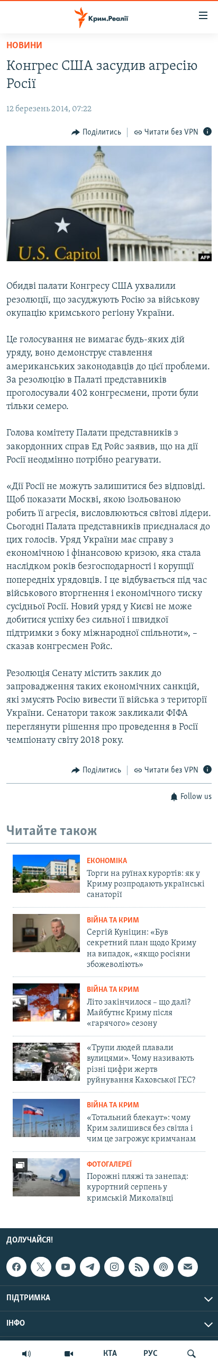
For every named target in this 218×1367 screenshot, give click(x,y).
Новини (24, 46)
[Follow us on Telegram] (90, 1267)
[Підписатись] (188, 1267)
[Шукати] (191, 1354)
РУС (150, 1354)
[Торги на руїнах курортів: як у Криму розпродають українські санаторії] (46, 874)
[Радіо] (26, 1354)
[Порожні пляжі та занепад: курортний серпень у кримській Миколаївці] (46, 1177)
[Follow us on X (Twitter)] (41, 1267)
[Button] (96, 132)
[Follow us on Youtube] (66, 1267)
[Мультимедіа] (69, 1354)
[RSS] (139, 1267)
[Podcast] (163, 1267)
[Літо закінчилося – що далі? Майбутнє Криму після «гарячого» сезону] (46, 1002)
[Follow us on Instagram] (114, 1267)
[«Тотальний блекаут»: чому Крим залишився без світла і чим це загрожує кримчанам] (46, 1118)
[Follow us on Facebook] (16, 1267)
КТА (110, 1354)
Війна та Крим (113, 921)
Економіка (107, 861)
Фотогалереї (109, 1165)
